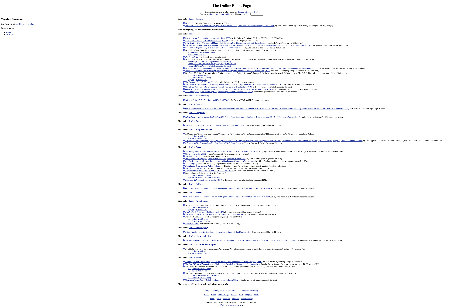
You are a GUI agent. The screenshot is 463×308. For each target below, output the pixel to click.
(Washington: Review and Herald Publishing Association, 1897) (250, 68)
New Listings (223, 295)
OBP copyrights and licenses (231, 305)
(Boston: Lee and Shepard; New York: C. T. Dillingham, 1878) (218, 87)
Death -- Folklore (196, 184)
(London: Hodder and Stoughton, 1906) (223, 262)
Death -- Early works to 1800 (200, 130)
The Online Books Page (231, 5)
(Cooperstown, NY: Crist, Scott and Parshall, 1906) (215, 159)
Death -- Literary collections (200, 236)
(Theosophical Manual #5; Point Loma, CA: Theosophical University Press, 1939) (225, 43)
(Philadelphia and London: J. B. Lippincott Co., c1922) (248, 45)
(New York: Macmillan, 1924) (215, 125)
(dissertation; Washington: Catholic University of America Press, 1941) (227, 71)
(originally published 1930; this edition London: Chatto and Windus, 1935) (219, 161)
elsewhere (31, 24)
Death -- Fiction (195, 147)
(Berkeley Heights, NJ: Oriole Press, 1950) (211, 280)
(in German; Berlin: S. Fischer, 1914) (203, 180)
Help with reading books (214, 290)
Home (206, 295)
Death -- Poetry (195, 257)
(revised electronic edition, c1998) (206, 41)
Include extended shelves (247, 12)
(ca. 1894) (192, 224)
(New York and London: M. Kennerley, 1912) (234, 84)
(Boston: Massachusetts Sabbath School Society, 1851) (218, 232)
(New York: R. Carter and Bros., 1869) (209, 171)
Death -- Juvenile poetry (198, 228)
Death (8, 32)
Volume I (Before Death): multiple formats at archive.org (209, 62)
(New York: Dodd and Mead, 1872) (204, 212)
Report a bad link (232, 290)
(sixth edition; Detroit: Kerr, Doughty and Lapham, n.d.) (221, 264)
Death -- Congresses (197, 113)
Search (213, 295)
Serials (256, 295)
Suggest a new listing (250, 290)
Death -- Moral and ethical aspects (202, 245)
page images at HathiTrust (197, 80)
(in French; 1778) (267, 109)
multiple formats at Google (198, 75)
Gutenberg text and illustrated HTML (202, 52)
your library (19, 24)
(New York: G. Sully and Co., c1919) (229, 89)
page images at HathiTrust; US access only (204, 177)
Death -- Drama (195, 121)
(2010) (221, 151)
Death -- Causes (195, 104)
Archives (235, 299)
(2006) (195, 154)
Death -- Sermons (196, 19)
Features (226, 299)
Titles (241, 295)
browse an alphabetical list (220, 14)
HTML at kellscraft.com (197, 55)
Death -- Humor (195, 192)
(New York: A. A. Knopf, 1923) (203, 166)
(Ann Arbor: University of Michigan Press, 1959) (229, 26)
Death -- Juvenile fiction (198, 201)
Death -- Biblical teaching (199, 96)
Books (212, 299)
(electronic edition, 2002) (208, 38)
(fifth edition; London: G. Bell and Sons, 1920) (219, 92)
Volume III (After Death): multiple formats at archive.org (209, 66)
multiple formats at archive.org (199, 77)
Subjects (248, 295)
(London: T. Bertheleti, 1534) (273, 141)
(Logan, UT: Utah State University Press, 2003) (227, 188)
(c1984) (206, 100)
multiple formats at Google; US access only (204, 275)
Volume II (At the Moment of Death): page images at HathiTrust (212, 64)
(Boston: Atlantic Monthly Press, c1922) (214, 48)
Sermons (9, 34)
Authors (234, 295)
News (219, 299)
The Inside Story (247, 299)
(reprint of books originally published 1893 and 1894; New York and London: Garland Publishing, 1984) (240, 240)
